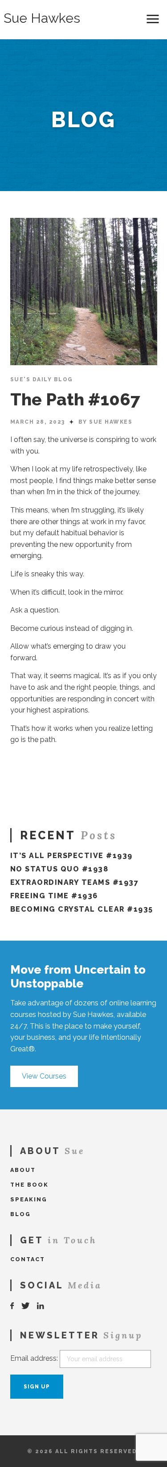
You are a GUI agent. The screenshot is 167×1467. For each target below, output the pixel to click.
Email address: (34, 1358)
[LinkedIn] (41, 1306)
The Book (29, 1184)
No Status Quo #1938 (59, 869)
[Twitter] (25, 1306)
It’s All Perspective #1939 (71, 855)
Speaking (28, 1199)
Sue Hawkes (42, 18)
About (23, 1170)
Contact (27, 1259)
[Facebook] (12, 1306)
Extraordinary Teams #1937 (74, 882)
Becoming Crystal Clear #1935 (81, 909)
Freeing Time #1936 (54, 896)
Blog (20, 1214)
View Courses (44, 1076)
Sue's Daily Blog (41, 379)
